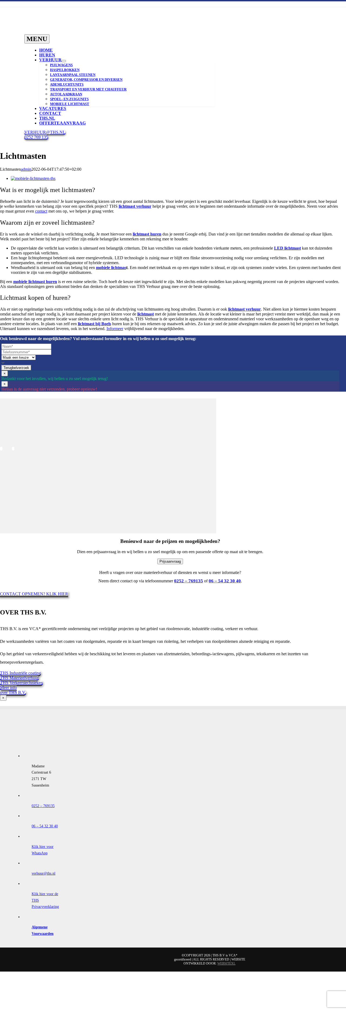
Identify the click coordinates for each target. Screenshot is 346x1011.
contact (41, 211)
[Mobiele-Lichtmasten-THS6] (23, 580)
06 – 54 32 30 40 (45, 826)
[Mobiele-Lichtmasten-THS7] (23, 605)
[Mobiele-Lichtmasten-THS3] (23, 459)
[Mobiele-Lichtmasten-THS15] (23, 775)
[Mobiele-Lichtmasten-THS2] (23, 532)
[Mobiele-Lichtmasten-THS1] (23, 508)
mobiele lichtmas (111, 267)
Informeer (115, 328)
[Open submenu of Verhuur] (64, 61)
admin (26, 169)
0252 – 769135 (43, 806)
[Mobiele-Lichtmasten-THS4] (23, 556)
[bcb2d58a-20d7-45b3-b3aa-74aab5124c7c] (23, 435)
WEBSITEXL (226, 963)
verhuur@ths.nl (43, 873)
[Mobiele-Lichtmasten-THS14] (23, 751)
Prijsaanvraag (170, 561)
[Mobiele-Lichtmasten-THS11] (23, 702)
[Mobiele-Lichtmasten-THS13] (23, 799)
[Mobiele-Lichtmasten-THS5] (23, 483)
